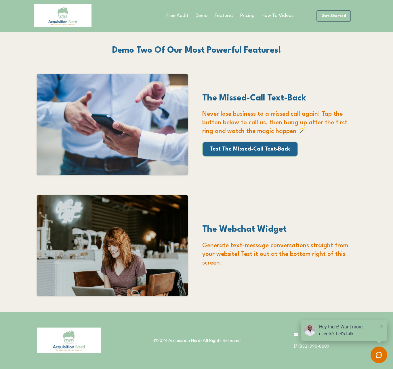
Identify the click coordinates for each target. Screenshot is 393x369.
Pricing (247, 15)
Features (224, 15)
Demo (201, 15)
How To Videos (277, 15)
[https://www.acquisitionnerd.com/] (62, 15)
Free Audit (177, 15)
